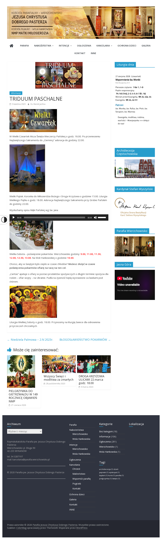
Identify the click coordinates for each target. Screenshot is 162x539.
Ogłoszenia (84, 45)
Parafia (24, 45)
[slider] (102, 217)
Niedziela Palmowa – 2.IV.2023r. (30, 339)
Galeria (146, 45)
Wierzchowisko (80, 433)
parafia (119, 475)
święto (116, 478)
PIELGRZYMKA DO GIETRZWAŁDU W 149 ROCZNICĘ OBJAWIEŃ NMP (23, 396)
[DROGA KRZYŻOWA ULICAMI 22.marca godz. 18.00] (94, 357)
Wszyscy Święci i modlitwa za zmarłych (58, 378)
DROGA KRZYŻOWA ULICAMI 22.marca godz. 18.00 (91, 379)
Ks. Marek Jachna (38, 104)
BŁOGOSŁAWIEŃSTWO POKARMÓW (85, 339)
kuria (111, 475)
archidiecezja (106, 469)
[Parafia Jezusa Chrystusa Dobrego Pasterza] (11, 46)
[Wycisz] (95, 217)
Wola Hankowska (81, 438)
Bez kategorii (106, 431)
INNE (93, 53)
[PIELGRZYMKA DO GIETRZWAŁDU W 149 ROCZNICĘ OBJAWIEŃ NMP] (21, 357)
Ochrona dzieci (127, 45)
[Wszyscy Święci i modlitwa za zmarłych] (59, 357)
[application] (58, 217)
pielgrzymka (105, 478)
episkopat (114, 472)
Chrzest (76, 468)
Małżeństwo (78, 473)
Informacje (16, 93)
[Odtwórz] (13, 217)
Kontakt (80, 53)
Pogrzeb (76, 483)
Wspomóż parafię (81, 478)
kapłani (103, 475)
